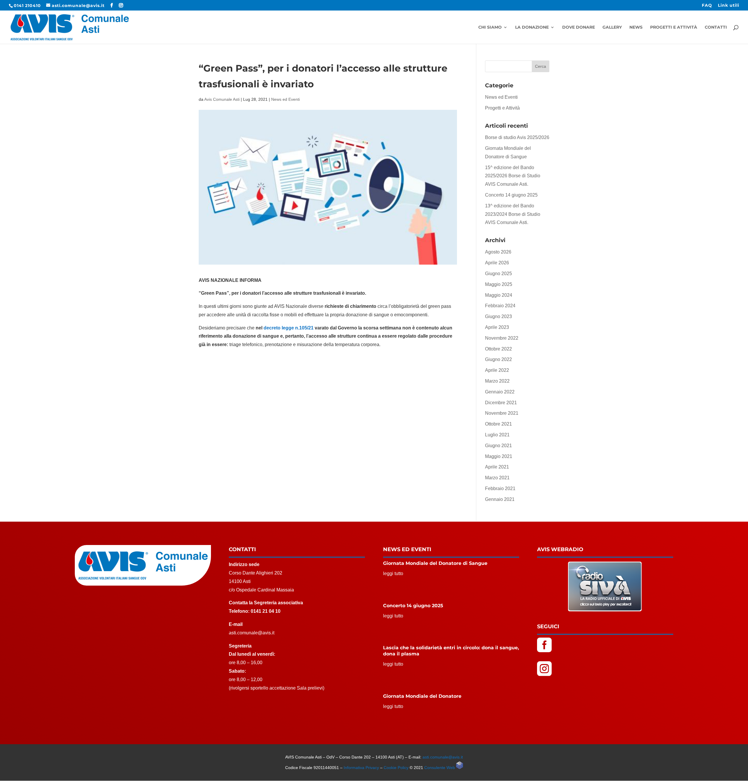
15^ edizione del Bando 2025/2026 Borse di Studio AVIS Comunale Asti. (512, 176)
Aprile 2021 (497, 466)
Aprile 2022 (497, 370)
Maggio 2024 (498, 295)
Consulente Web (440, 767)
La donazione (532, 27)
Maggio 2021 (498, 456)
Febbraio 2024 (500, 305)
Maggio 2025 (498, 284)
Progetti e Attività (673, 27)
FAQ (707, 5)
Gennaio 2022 (500, 391)
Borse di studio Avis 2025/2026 (517, 137)
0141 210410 (27, 5)
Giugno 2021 (498, 445)
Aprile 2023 (497, 327)
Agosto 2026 (498, 251)
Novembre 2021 (501, 413)
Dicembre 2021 (501, 402)
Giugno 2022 (498, 359)
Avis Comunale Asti (222, 99)
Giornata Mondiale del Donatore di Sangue (435, 563)
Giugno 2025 (498, 273)
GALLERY (612, 27)
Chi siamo (490, 27)
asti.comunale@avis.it (443, 757)
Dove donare (578, 27)
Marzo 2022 (497, 381)
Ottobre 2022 (498, 348)
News (636, 27)
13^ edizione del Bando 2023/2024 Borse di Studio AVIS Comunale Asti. (512, 214)
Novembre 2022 (501, 338)
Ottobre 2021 (498, 423)
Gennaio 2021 (500, 499)
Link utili (728, 5)
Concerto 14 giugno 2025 (511, 194)
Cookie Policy (396, 767)
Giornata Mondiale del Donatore (422, 696)
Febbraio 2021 (500, 488)
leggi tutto (393, 573)
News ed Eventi (285, 99)
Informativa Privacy (361, 767)
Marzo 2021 (497, 477)
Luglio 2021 (497, 434)
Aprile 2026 (497, 262)
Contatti (716, 27)
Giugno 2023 (498, 316)
